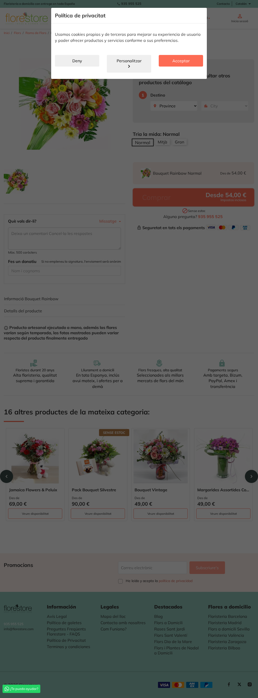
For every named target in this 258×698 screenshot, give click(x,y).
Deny (77, 60)
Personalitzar (129, 63)
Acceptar (181, 60)
